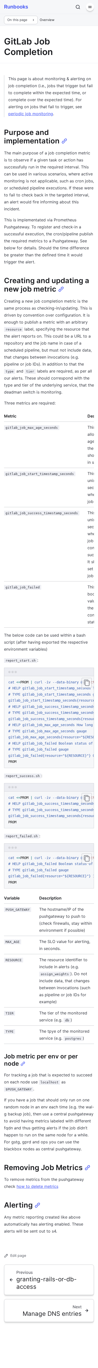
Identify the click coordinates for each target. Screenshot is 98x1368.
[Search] (78, 7)
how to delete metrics (37, 1186)
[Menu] (90, 7)
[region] (49, 722)
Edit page (18, 1255)
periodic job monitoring (30, 113)
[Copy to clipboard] (87, 683)
